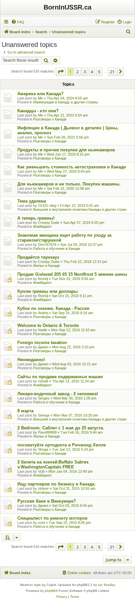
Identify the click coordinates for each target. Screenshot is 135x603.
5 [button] (99, 72)
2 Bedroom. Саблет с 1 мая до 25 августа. (60, 427)
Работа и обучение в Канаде (56, 248)
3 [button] (85, 72)
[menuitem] (17, 22)
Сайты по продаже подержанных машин (60, 376)
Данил (43, 347)
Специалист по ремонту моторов (52, 518)
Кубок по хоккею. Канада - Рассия (53, 308)
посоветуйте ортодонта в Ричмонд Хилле (61, 444)
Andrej (43, 313)
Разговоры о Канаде (50, 119)
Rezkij (43, 279)
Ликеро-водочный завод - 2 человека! (57, 393)
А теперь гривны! (35, 218)
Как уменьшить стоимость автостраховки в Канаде (71, 166)
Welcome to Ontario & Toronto (48, 325)
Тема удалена (31, 201)
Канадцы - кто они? (38, 110)
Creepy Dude (48, 223)
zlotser (43, 488)
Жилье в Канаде (46, 266)
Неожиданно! (31, 359)
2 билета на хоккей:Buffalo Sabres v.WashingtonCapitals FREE (52, 464)
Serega (43, 415)
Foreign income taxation (42, 342)
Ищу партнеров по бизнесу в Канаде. (56, 484)
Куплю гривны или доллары (47, 291)
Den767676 (47, 245)
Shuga (43, 449)
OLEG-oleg (47, 205)
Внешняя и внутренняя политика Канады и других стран (79, 209)
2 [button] (77, 72)
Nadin (42, 330)
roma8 (43, 381)
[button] (61, 71)
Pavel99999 (47, 432)
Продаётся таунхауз (38, 257)
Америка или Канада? (40, 93)
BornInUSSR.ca (67, 7)
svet (41, 523)
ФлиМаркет (42, 226)
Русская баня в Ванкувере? (46, 501)
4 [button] (92, 72)
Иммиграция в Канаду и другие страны (65, 102)
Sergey (43, 398)
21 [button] (112, 72)
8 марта (25, 410)
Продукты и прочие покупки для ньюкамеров (66, 149)
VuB (41, 471)
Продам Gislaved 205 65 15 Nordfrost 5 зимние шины (72, 274)
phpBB (50, 590)
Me (40, 98)
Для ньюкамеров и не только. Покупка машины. (69, 184)
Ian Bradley (106, 585)
